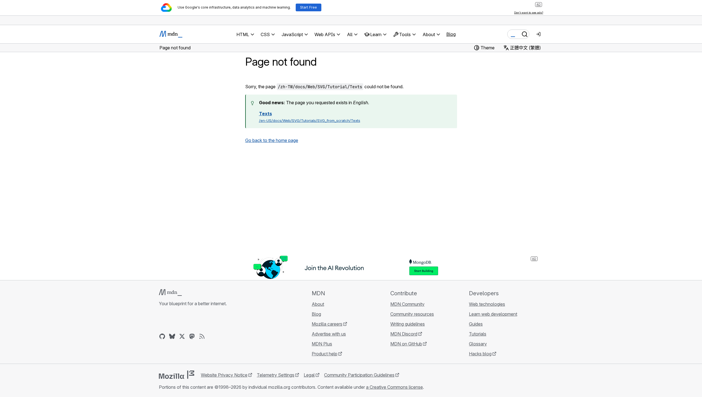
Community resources (412, 314)
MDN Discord (403, 334)
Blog (451, 34)
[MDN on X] (182, 336)
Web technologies (487, 304)
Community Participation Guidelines (359, 375)
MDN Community (407, 304)
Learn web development (493, 314)
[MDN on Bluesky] (172, 336)
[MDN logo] (170, 292)
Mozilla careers (327, 324)
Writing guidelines (407, 324)
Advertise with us (329, 334)
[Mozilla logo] (176, 375)
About (318, 304)
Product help (324, 353)
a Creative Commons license (394, 387)
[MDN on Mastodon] (192, 336)
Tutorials (477, 334)
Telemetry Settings (275, 375)
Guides (476, 324)
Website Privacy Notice (224, 375)
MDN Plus (322, 344)
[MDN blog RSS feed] (202, 336)
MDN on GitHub (406, 344)
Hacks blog (480, 353)
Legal (309, 375)
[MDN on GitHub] (162, 336)
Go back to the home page (271, 140)
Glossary (478, 344)
